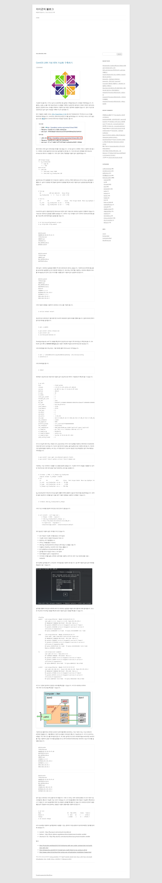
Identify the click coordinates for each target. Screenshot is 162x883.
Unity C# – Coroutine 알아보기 (115, 124)
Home (37, 18)
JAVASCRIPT (107, 189)
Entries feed (106, 236)
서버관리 (57, 859)
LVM (81, 857)
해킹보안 (106, 222)
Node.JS (106, 193)
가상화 (48, 859)
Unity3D (106, 207)
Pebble (106, 198)
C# (104, 182)
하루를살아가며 (107, 175)
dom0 (71, 857)
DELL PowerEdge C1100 (59, 114)
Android (106, 180)
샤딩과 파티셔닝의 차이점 (118, 128)
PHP (105, 200)
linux (78, 857)
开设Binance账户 (107, 115)
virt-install (89, 857)
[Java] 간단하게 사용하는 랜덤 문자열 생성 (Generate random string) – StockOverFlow (114, 137)
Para (84, 857)
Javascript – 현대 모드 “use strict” (112, 81)
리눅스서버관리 (54, 857)
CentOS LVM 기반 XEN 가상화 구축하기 (54, 62)
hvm (75, 857)
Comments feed (107, 238)
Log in (104, 234)
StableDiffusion (108, 204)
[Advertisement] (81, 34)
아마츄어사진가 (107, 171)
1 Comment (39, 67)
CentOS (67, 857)
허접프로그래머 (107, 177)
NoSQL (106, 195)
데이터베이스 (107, 216)
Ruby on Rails (107, 202)
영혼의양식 (106, 173)
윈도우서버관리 (108, 220)
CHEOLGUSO (106, 130)
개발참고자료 (107, 209)
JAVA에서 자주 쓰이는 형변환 (117, 121)
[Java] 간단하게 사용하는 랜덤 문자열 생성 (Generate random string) (114, 142)
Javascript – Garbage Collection (111, 79)
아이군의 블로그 (45, 9)
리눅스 (53, 859)
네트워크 (106, 213)
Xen (45, 859)
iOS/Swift (106, 184)
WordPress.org (107, 240)
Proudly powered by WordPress (44, 875)
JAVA (105, 186)
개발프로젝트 (107, 211)
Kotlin (105, 191)
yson (104, 124)
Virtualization (39, 859)
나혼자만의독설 (107, 169)
